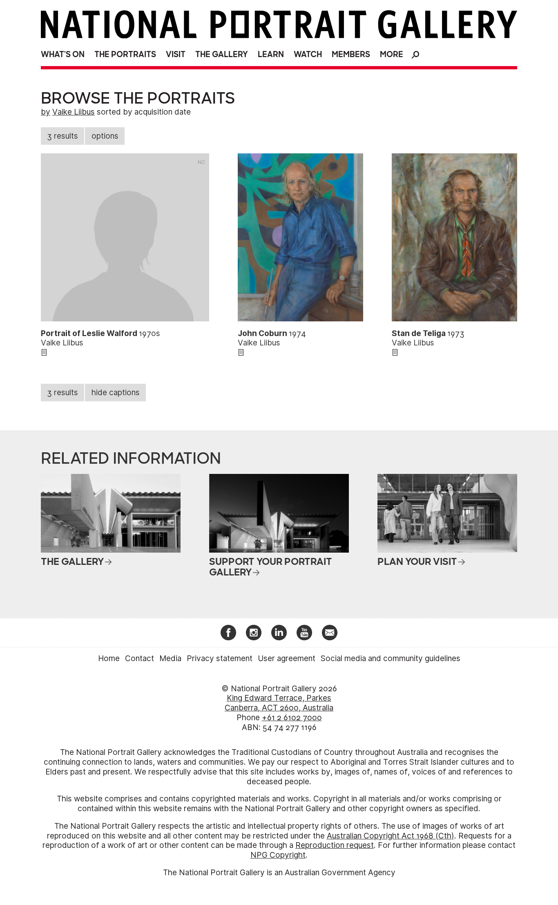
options (105, 136)
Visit (175, 54)
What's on (63, 54)
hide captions (116, 392)
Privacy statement (219, 658)
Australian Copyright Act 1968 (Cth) (390, 836)
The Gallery (221, 54)
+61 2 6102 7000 (292, 717)
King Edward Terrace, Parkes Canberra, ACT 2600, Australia (279, 702)
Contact (139, 658)
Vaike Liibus (73, 112)
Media (170, 658)
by (45, 112)
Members (351, 54)
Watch (308, 54)
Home (109, 658)
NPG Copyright (278, 855)
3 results (62, 136)
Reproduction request (334, 845)
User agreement (286, 658)
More (391, 54)
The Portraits (125, 54)
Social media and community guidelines (390, 658)
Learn (271, 54)
